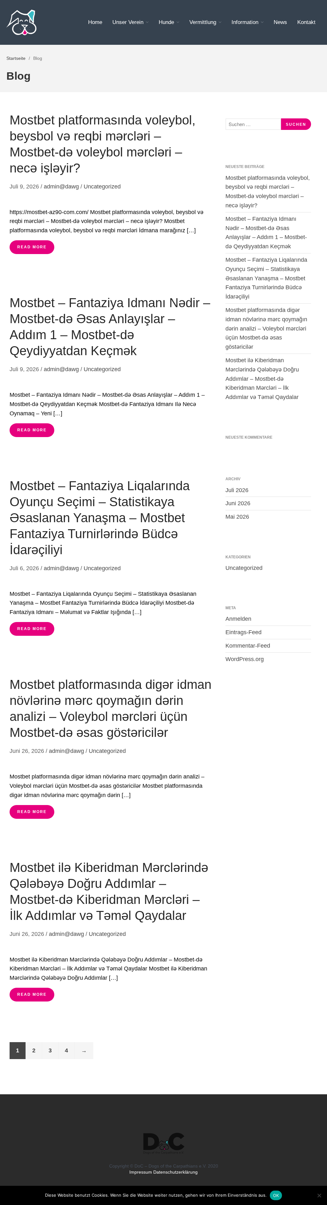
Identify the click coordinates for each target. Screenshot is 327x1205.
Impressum (140, 1172)
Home (95, 22)
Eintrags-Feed (243, 632)
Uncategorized (102, 186)
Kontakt (306, 22)
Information (245, 22)
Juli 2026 (236, 490)
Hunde (166, 22)
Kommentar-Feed (247, 645)
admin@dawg (61, 186)
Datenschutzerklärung (175, 1172)
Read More (32, 247)
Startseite (16, 58)
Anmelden (238, 619)
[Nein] (319, 1195)
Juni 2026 (237, 503)
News (280, 22)
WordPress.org (244, 659)
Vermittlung (202, 22)
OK (276, 1195)
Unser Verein (127, 22)
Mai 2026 (237, 517)
